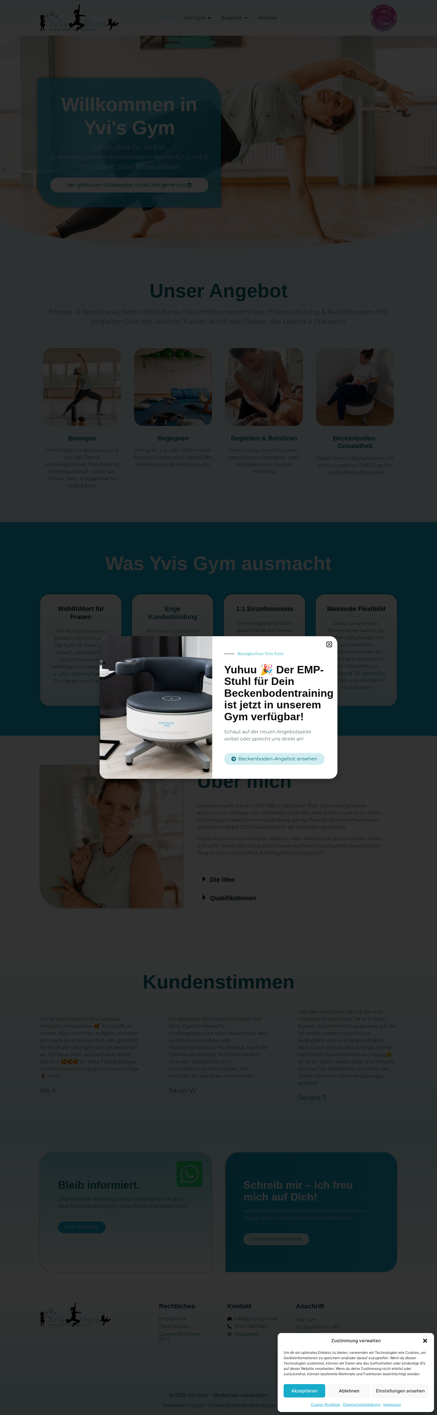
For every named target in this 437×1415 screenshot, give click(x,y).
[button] (425, 1341)
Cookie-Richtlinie (325, 1404)
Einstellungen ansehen (400, 1391)
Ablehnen (349, 1391)
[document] (218, 707)
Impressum (392, 1404)
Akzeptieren (304, 1391)
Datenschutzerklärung (361, 1404)
